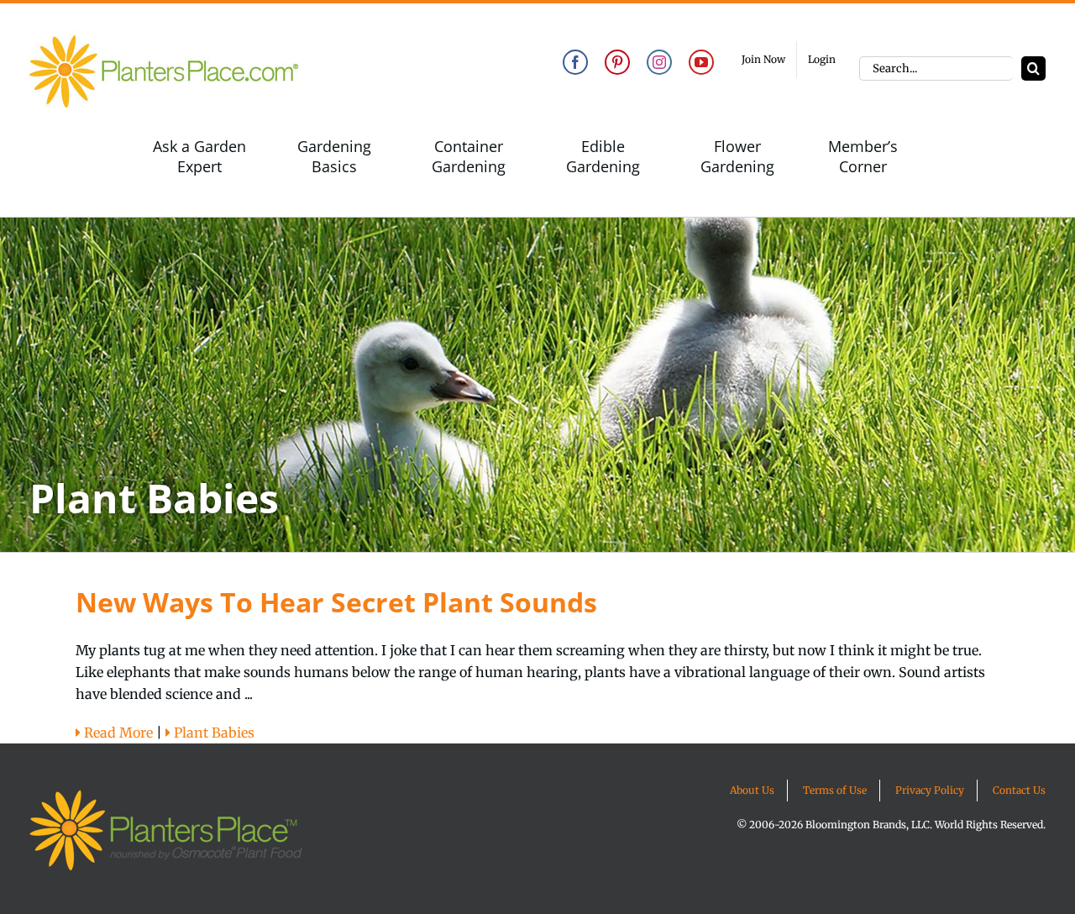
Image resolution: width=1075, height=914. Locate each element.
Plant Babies (212, 732)
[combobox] (936, 68)
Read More (117, 732)
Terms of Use (835, 790)
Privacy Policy (929, 790)
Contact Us (1019, 790)
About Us (752, 790)
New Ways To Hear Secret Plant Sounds (336, 602)
